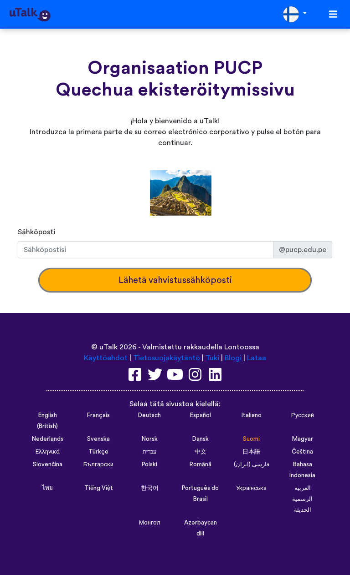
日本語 (251, 452)
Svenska (98, 439)
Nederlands (47, 439)
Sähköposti (36, 232)
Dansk (200, 439)
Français (98, 415)
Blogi (233, 358)
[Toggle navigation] (333, 14)
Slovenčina (47, 464)
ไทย (47, 488)
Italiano (252, 415)
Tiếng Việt (98, 488)
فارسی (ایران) (251, 464)
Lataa (256, 358)
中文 (200, 452)
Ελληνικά (48, 452)
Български (98, 464)
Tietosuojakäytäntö (166, 358)
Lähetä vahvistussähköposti (175, 280)
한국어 (150, 488)
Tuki (212, 358)
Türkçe (98, 452)
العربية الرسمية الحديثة (302, 499)
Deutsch (149, 415)
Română (200, 464)
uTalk (108, 347)
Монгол (149, 523)
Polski (149, 464)
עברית (149, 452)
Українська (251, 488)
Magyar (302, 439)
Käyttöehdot (106, 358)
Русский (302, 415)
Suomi (251, 439)
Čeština (302, 452)
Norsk (150, 439)
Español (200, 415)
